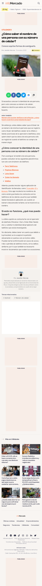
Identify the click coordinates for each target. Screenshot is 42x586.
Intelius (8, 181)
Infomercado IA (8, 538)
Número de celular (22, 298)
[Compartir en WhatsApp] (8, 95)
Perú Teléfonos (11, 166)
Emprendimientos (32, 521)
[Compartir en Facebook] (13, 95)
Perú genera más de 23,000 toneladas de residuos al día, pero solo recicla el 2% (31, 503)
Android (7, 298)
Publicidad (21, 540)
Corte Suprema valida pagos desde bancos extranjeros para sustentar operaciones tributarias (10, 481)
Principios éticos (21, 543)
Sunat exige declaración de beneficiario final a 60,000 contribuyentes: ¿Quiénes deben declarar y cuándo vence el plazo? (31, 481)
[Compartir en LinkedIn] (18, 95)
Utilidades (7, 30)
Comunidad (35, 525)
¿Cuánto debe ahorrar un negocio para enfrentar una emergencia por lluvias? (11, 503)
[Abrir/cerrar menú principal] (2, 3)
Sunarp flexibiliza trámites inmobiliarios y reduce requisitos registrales (30, 459)
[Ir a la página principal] (14, 3)
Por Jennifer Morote (8, 50)
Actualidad (20, 521)
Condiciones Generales (13, 542)
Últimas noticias (9, 521)
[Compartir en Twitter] (23, 95)
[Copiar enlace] (33, 95)
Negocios (6, 525)
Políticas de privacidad (29, 542)
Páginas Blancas (12, 170)
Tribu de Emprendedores (22, 538)
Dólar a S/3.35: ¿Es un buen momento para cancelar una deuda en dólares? (10, 459)
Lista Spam (9, 174)
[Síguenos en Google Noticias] (28, 95)
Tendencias (16, 525)
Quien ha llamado (12, 177)
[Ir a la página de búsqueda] (38, 3)
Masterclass (35, 538)
